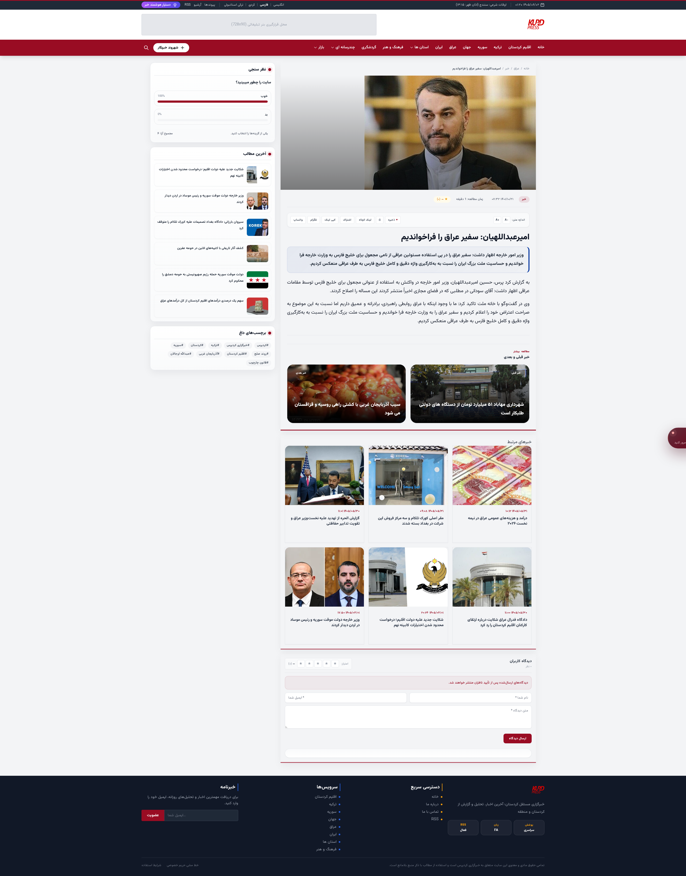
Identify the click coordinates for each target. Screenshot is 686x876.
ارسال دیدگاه (517, 738)
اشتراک (347, 220)
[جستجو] (146, 48)
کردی (251, 5)
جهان (332, 819)
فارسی (264, 5)
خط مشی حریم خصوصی (183, 865)
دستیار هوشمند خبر (158, 4)
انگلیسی (278, 5)
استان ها (330, 842)
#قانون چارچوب (259, 363)
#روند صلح (261, 354)
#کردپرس (263, 345)
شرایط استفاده (151, 865)
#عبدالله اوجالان (180, 354)
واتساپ (298, 220)
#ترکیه (215, 345)
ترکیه (333, 804)
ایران (333, 834)
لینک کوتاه (365, 220)
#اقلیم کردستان (237, 354)
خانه (541, 47)
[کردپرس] (536, 24)
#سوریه (178, 345)
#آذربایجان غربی (209, 354)
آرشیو (197, 5)
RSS (188, 5)
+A (497, 220)
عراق (516, 68)
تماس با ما (430, 812)
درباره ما (432, 804)
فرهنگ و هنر (326, 849)
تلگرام (313, 220)
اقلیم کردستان (326, 797)
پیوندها (209, 5)
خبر (507, 68)
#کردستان (197, 345)
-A (506, 220)
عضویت (153, 815)
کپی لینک (330, 220)
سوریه (332, 812)
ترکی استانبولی (233, 5)
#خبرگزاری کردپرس (238, 345)
